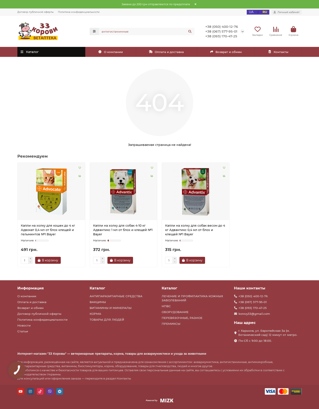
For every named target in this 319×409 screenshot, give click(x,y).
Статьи (22, 331)
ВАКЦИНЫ (98, 302)
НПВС (166, 306)
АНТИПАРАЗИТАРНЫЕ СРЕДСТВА (116, 296)
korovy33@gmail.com (254, 313)
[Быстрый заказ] (68, 260)
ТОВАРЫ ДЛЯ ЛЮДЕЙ (107, 319)
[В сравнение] (80, 176)
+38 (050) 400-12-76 (221, 27)
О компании (113, 52)
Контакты (281, 52)
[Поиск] (190, 31)
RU (265, 12)
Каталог (97, 288)
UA (251, 12)
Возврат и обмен (228, 52)
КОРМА (95, 313)
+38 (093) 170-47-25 (221, 36)
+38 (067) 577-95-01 (221, 31)
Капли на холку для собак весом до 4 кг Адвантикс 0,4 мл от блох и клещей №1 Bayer (195, 230)
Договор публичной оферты (35, 11)
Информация (30, 288)
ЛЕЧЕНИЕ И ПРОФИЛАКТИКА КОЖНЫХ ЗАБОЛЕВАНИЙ (192, 298)
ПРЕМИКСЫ (171, 323)
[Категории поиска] (94, 31)
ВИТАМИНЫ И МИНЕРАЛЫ (111, 308)
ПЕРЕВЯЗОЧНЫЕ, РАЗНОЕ (182, 318)
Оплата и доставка (169, 52)
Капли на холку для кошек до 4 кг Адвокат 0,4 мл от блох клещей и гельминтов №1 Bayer (48, 230)
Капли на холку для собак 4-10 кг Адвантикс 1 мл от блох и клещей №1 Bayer (123, 230)
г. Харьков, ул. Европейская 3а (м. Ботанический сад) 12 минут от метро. (267, 332)
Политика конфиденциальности (79, 11)
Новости (24, 325)
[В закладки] (80, 168)
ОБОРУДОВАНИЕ (175, 312)
